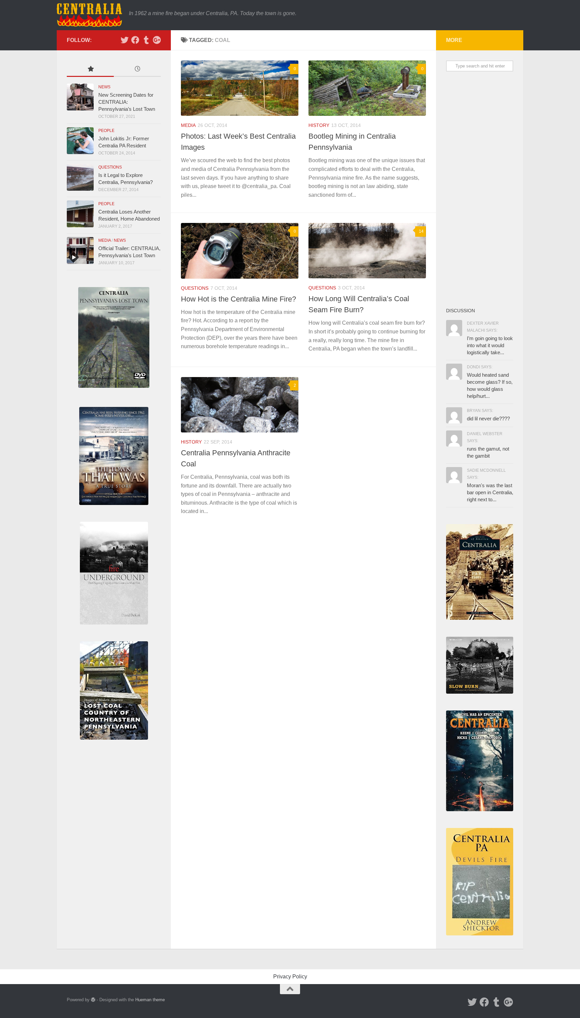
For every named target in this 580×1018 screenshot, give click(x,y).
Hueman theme (150, 999)
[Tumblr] (146, 40)
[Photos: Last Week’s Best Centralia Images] (239, 88)
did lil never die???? (488, 418)
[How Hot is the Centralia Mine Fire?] (239, 250)
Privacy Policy (290, 976)
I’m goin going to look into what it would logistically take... (490, 345)
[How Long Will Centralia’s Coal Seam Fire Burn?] (367, 250)
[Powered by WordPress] (93, 1000)
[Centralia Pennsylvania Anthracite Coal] (239, 404)
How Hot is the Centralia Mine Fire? (238, 299)
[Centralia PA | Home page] (89, 15)
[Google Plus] (157, 40)
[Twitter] (124, 40)
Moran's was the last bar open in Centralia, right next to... (490, 492)
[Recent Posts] (137, 69)
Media (188, 125)
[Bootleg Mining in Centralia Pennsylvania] (367, 88)
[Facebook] (135, 40)
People (106, 130)
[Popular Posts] (90, 69)
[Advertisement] (479, 189)
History (318, 125)
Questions (194, 288)
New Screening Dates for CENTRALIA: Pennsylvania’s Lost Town (126, 102)
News (104, 87)
